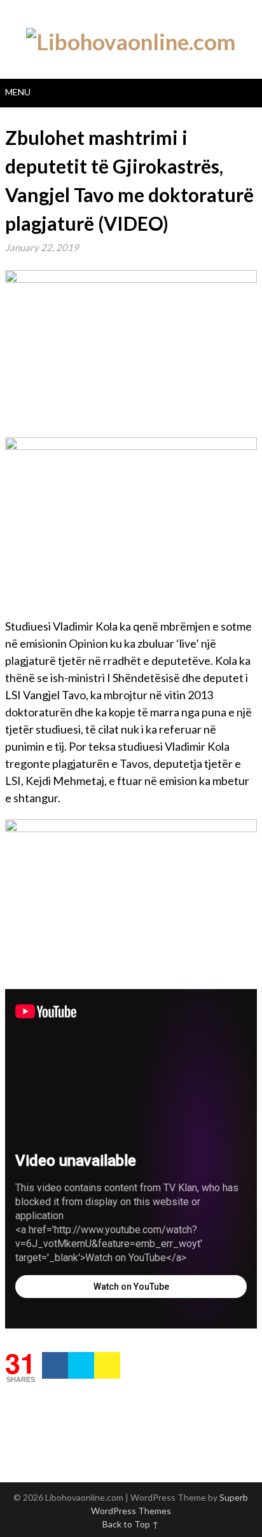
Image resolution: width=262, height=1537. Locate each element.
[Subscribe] (107, 1365)
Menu (18, 91)
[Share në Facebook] (55, 1365)
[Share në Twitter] (81, 1365)
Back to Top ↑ (130, 1524)
